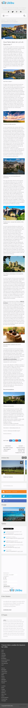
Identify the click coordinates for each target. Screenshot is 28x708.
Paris (2, 650)
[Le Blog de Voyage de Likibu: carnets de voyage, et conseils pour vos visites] (14, 2)
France (3, 668)
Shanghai (3, 700)
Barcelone (4, 681)
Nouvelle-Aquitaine (11, 20)
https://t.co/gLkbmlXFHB (11, 538)
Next (25, 458)
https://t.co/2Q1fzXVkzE (8, 534)
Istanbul (3, 692)
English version (23, 705)
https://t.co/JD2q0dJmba (8, 547)
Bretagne (3, 669)
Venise (3, 678)
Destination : (6, 573)
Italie (2, 674)
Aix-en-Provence (5, 660)
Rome (2, 676)
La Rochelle (4, 661)
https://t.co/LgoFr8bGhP (11, 551)
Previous (23, 458)
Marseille (3, 655)
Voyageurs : (6, 576)
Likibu (4, 620)
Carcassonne (4, 663)
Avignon (3, 656)
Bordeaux (3, 658)
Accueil (3, 20)
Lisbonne (3, 691)
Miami (2, 695)
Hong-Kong (4, 699)
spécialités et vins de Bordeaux (10, 359)
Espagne (3, 679)
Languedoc (4, 673)
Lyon (2, 665)
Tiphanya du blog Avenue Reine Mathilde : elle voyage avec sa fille (20, 450)
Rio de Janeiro (4, 697)
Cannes (3, 653)
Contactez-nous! (7, 609)
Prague (3, 689)
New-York (3, 694)
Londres (3, 686)
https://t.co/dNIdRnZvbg (11, 542)
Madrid (3, 682)
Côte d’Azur (4, 671)
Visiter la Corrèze (8, 477)
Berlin (2, 687)
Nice (2, 651)
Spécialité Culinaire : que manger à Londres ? (8, 449)
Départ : (5, 582)
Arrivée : (5, 579)
